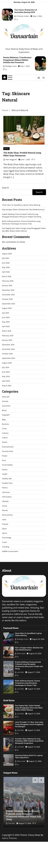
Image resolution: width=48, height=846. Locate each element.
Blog (3, 419)
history (5, 487)
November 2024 (8, 349)
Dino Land (21, 653)
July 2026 (5, 258)
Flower (4, 456)
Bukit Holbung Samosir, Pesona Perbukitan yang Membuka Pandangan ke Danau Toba (21, 222)
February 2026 (7, 281)
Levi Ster (20, 672)
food (4, 460)
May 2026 (6, 267)
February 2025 (7, 335)
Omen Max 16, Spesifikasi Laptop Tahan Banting (21, 205)
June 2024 (6, 372)
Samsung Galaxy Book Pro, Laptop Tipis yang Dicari (29, 756)
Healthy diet (7, 478)
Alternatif (5, 397)
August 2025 (7, 308)
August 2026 (7, 253)
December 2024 (8, 344)
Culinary (5, 433)
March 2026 (6, 276)
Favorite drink (7, 451)
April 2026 (6, 272)
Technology (6, 537)
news (4, 519)
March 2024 (6, 385)
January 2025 (7, 340)
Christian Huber (22, 16)
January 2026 (7, 285)
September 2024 (8, 358)
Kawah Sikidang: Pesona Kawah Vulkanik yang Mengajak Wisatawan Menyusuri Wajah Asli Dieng (21, 215)
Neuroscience (7, 515)
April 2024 (6, 381)
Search (5, 187)
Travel (4, 542)
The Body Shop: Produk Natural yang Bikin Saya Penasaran (22, 154)
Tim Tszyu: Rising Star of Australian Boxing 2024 (25, 11)
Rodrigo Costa (11, 66)
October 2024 (7, 353)
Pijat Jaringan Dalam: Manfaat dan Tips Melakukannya (23, 209)
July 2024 (5, 367)
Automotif (6, 406)
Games (4, 469)
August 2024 (7, 363)
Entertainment (8, 447)
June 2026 (6, 263)
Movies (5, 510)
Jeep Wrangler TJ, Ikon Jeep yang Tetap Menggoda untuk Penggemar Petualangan (29, 724)
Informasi (6, 492)
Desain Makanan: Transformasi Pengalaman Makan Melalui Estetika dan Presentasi (17, 59)
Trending (5, 547)
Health (4, 474)
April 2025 (6, 326)
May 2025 (6, 322)
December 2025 (8, 290)
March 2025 (6, 331)
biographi (6, 415)
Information (7, 497)
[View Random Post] (38, 77)
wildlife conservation (10, 551)
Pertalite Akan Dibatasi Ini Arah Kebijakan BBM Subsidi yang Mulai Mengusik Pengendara (29, 741)
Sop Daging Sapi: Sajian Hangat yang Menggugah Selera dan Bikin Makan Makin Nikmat (24, 229)
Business (5, 424)
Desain (4, 442)
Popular (5, 524)
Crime (4, 428)
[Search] (43, 77)
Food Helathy (7, 465)
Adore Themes (9, 838)
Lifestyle (5, 501)
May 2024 (6, 376)
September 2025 (8, 303)
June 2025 (6, 317)
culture (5, 437)
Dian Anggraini (11, 159)
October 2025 (7, 299)
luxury (4, 506)
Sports (4, 533)
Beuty (6, 148)
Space (4, 528)
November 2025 (8, 294)
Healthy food (7, 483)
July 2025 (5, 313)
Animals (5, 401)
